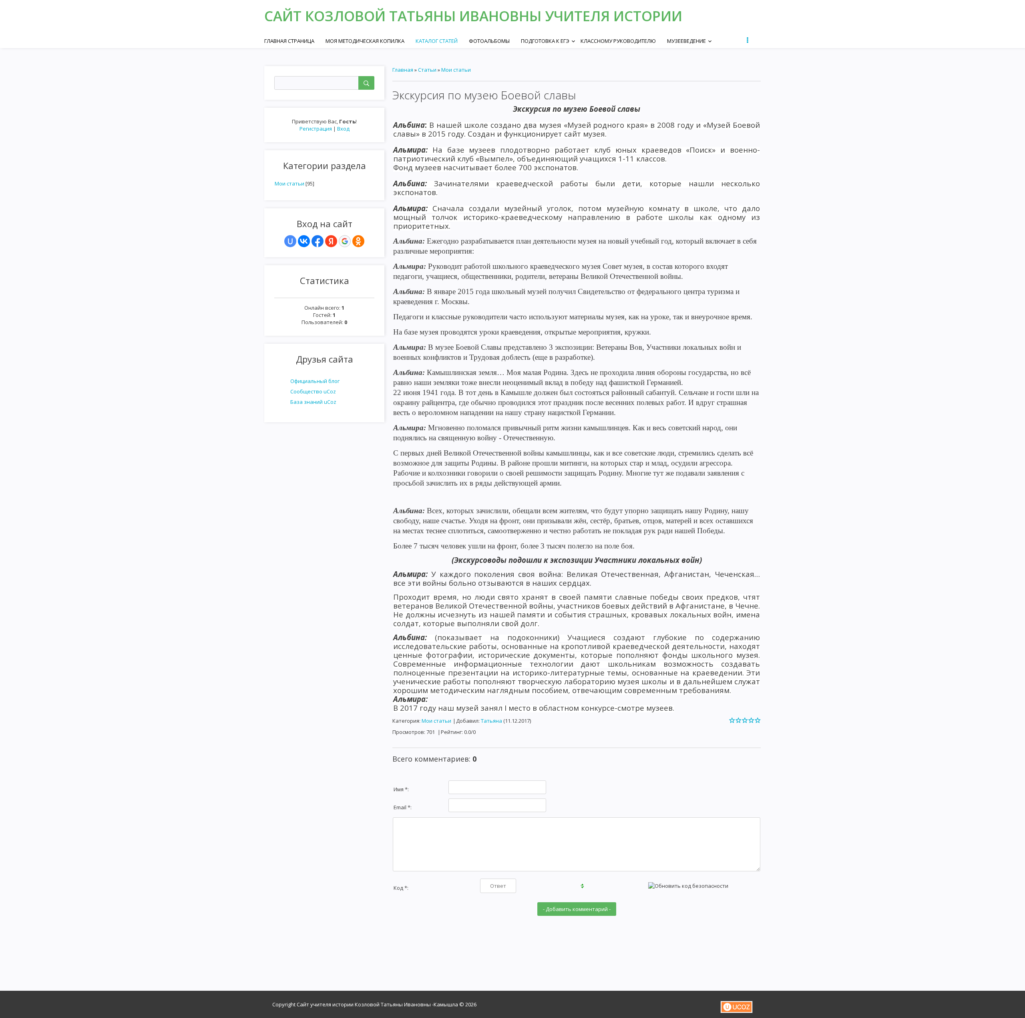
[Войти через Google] (345, 241)
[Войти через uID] (290, 241)
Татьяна (491, 720)
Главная (402, 69)
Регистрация (315, 128)
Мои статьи (289, 183)
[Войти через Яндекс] (331, 241)
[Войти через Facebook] (318, 241)
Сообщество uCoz (313, 391)
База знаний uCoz (313, 401)
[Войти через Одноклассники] (358, 241)
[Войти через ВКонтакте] (304, 241)
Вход (343, 128)
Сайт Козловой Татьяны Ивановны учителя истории (473, 15)
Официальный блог (315, 381)
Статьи (427, 69)
